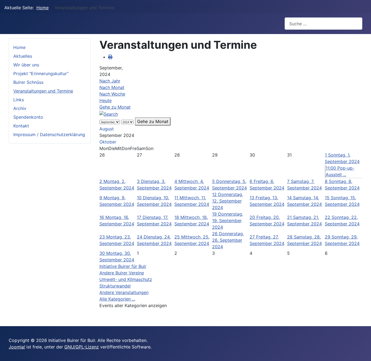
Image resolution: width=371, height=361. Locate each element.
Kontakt (21, 126)
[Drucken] (110, 57)
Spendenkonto (28, 117)
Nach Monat (111, 87)
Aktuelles (22, 56)
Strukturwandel (115, 286)
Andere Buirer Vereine (121, 273)
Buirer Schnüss (28, 82)
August (106, 128)
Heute (105, 100)
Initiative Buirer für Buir (122, 266)
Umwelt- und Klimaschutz (125, 279)
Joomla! (17, 347)
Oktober (107, 142)
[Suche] (108, 113)
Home (19, 47)
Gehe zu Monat (115, 107)
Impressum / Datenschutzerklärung (49, 134)
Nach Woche (112, 94)
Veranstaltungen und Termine (43, 91)
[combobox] (323, 23)
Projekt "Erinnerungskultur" (40, 73)
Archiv (19, 108)
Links (18, 99)
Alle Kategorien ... (117, 299)
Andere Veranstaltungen (124, 292)
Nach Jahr (109, 81)
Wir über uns (26, 65)
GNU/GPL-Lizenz (81, 347)
